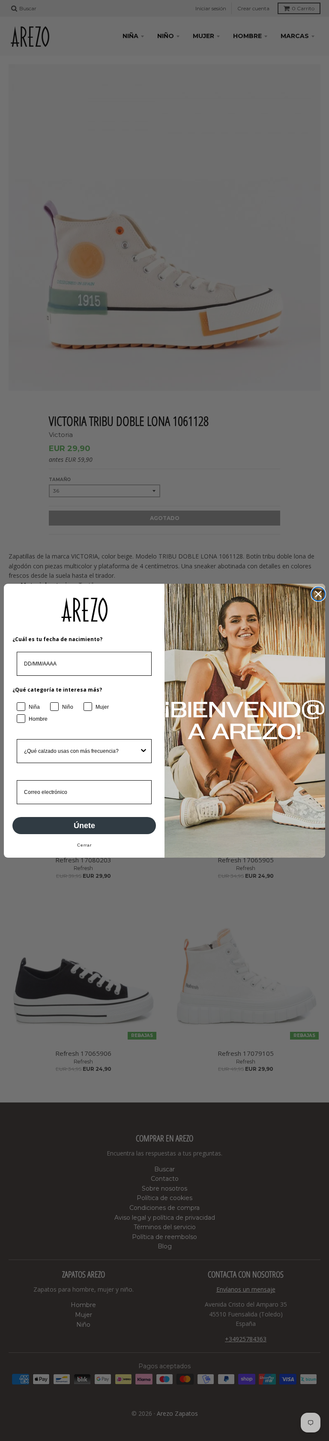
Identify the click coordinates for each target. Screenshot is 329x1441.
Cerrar (84, 845)
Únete (84, 825)
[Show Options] (143, 751)
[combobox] (81, 751)
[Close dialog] (318, 594)
